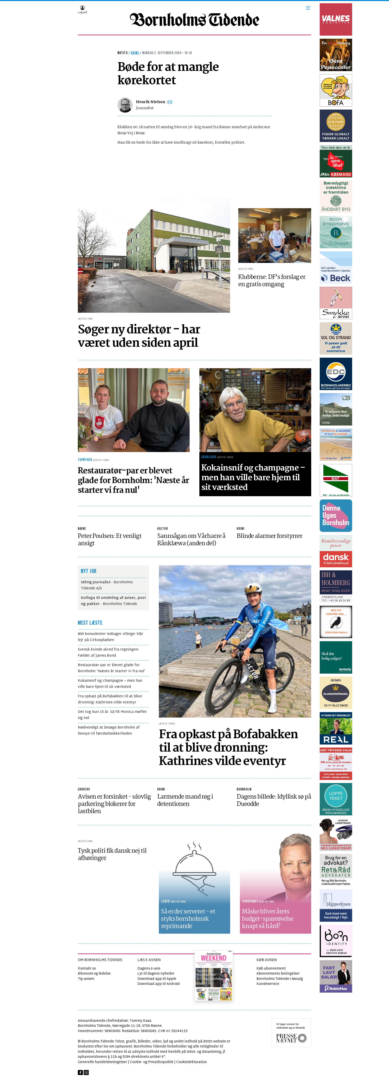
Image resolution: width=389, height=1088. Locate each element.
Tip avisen (86, 979)
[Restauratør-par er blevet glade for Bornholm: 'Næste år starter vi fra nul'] (134, 410)
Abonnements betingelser (278, 974)
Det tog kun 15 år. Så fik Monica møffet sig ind (112, 715)
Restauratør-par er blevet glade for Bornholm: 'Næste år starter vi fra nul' (111, 668)
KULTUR (162, 529)
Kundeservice (267, 984)
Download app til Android (158, 984)
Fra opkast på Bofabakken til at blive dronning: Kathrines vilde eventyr (110, 699)
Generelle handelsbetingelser (102, 1062)
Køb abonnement (271, 968)
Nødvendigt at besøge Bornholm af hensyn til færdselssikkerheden (109, 730)
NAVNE (82, 529)
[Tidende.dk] (194, 19)
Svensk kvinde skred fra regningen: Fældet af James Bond (108, 652)
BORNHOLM (244, 789)
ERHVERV (84, 789)
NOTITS (123, 53)
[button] (308, 8)
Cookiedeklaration (191, 1062)
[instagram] (86, 1072)
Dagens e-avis (148, 968)
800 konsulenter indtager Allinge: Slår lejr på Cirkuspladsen (110, 637)
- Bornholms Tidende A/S (107, 585)
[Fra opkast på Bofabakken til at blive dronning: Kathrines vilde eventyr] (235, 641)
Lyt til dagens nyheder (155, 974)
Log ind (82, 12)
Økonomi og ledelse (94, 974)
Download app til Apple (156, 979)
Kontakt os (87, 968)
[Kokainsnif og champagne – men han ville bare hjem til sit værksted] (255, 410)
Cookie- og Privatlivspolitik (151, 1062)
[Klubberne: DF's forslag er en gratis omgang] (274, 236)
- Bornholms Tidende (113, 601)
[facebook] (80, 1072)
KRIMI (241, 529)
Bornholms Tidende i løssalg (279, 979)
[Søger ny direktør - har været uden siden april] (154, 256)
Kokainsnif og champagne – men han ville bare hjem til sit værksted (110, 683)
